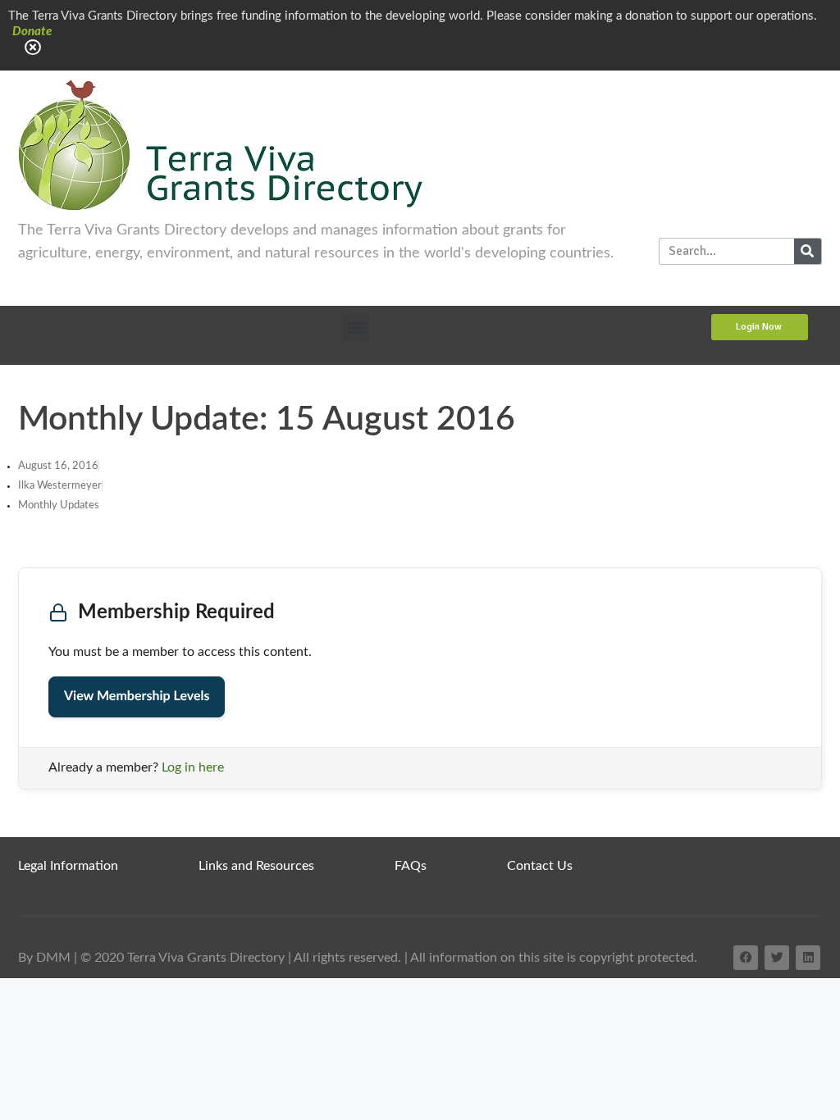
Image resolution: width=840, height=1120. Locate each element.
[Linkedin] (808, 957)
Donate (32, 31)
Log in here (193, 767)
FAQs (411, 865)
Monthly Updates (58, 505)
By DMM (44, 957)
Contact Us (540, 865)
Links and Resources (256, 865)
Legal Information (68, 865)
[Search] (807, 251)
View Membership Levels (136, 696)
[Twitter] (777, 957)
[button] (356, 327)
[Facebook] (745, 957)
